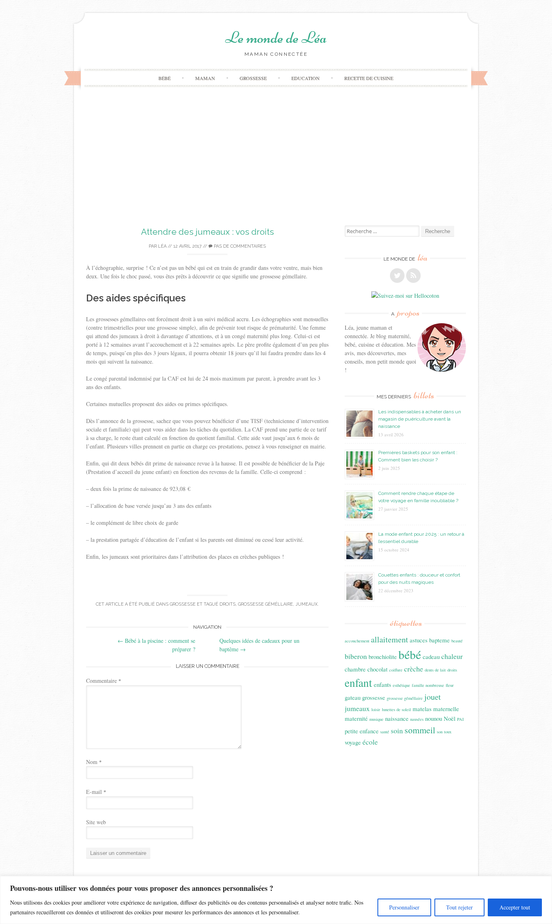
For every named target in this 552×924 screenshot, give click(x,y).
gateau (352, 697)
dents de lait (435, 670)
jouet (432, 696)
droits (227, 604)
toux (447, 732)
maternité (356, 718)
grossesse (373, 697)
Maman (205, 78)
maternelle (446, 709)
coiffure (395, 670)
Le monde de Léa (276, 37)
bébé (409, 654)
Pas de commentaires (239, 246)
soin (397, 730)
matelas (422, 709)
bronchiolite (383, 656)
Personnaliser (404, 907)
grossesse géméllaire (265, 604)
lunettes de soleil (396, 709)
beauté (457, 641)
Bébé (164, 78)
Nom (94, 762)
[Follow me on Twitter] (397, 275)
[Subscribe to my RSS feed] (413, 275)
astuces (419, 640)
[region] (276, 900)
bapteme (439, 640)
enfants (382, 684)
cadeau (431, 656)
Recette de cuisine (368, 78)
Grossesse (253, 78)
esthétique (401, 685)
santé (384, 732)
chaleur (452, 656)
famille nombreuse (428, 685)
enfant (358, 682)
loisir (375, 709)
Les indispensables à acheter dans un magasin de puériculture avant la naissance (419, 419)
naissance (397, 718)
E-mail (96, 792)
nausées (416, 719)
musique (376, 719)
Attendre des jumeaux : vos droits (207, 232)
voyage (353, 742)
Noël (449, 718)
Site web (96, 822)
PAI (460, 719)
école (370, 742)
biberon (356, 656)
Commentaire (103, 680)
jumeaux (306, 604)
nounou (433, 718)
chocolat (377, 669)
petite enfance (362, 731)
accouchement (357, 641)
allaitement (389, 639)
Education (305, 78)
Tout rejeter (459, 907)
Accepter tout (514, 907)
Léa (162, 246)
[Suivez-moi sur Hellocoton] (405, 295)
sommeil (420, 730)
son (439, 732)
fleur (450, 685)
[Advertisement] (276, 164)
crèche (413, 669)
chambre (355, 669)
